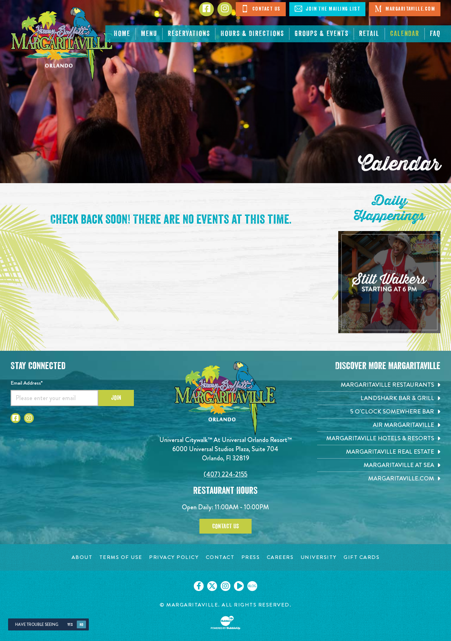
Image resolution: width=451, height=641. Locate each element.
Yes (70, 625)
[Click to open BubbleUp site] (225, 622)
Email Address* (27, 383)
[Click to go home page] (62, 44)
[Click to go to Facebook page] (206, 9)
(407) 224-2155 (225, 474)
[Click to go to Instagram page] (224, 9)
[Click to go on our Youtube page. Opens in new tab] (239, 586)
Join (116, 397)
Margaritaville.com (409, 9)
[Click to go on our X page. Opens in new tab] (212, 586)
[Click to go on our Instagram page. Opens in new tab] (225, 586)
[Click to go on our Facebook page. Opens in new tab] (199, 586)
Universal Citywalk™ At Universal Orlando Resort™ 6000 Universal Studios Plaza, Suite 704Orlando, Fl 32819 (225, 449)
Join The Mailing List (332, 9)
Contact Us (265, 9)
